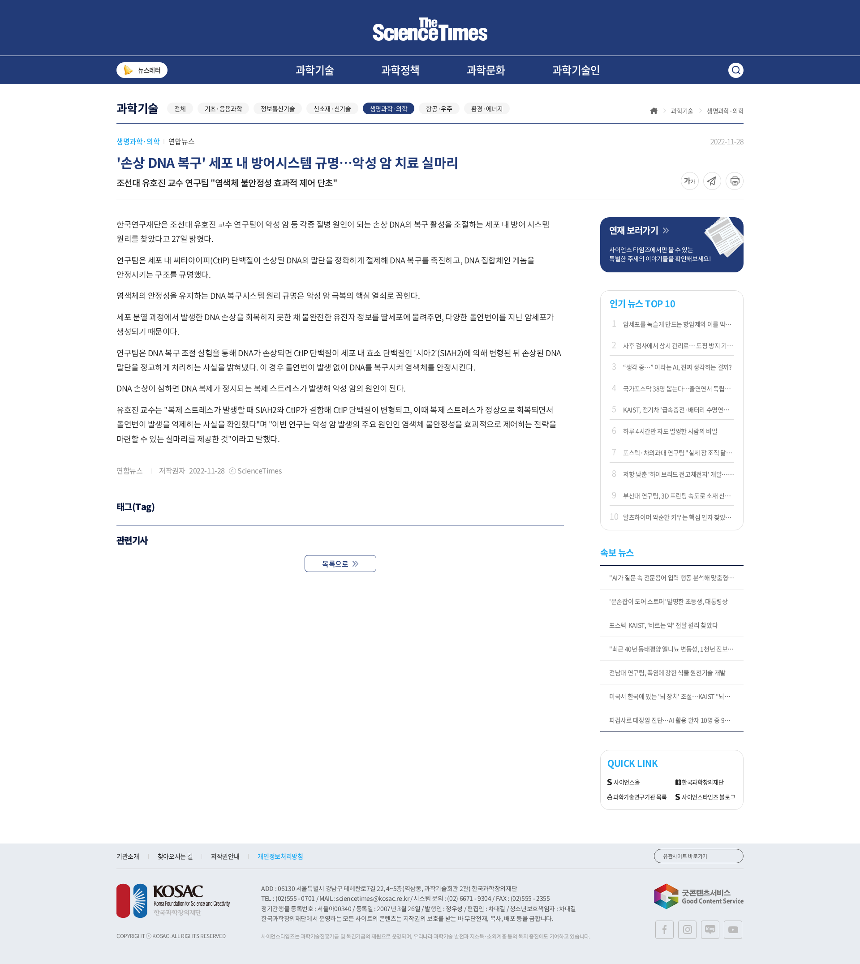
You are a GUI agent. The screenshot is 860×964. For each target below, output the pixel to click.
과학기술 (315, 70)
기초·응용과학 (223, 108)
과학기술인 (576, 70)
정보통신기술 (278, 108)
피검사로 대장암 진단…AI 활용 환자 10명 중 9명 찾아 (676, 719)
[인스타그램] (687, 930)
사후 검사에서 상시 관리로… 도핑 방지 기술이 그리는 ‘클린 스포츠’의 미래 (678, 345)
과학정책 (400, 70)
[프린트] (735, 181)
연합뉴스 (181, 141)
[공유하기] (690, 181)
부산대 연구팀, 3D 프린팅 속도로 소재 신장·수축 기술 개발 (678, 495)
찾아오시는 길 (175, 856)
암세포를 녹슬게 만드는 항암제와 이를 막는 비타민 (678, 323)
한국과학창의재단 (702, 782)
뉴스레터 (149, 69)
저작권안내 (225, 856)
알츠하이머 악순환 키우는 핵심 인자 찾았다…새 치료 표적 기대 (678, 516)
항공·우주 (439, 108)
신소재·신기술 (332, 108)
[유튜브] (733, 930)
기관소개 (127, 856)
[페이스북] (664, 930)
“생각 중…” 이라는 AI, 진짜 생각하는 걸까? (677, 366)
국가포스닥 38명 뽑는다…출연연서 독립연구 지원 (678, 388)
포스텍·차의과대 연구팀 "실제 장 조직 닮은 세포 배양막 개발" (678, 452)
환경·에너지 (487, 108)
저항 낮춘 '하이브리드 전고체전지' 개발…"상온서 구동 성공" (678, 473)
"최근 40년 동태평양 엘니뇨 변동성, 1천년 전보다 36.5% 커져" (676, 648)
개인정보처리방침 (280, 856)
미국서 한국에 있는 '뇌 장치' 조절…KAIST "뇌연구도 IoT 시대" (676, 696)
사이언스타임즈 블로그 (708, 797)
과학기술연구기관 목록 (639, 797)
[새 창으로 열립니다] (173, 900)
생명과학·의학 (389, 108)
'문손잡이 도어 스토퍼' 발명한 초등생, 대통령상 (668, 601)
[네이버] (710, 930)
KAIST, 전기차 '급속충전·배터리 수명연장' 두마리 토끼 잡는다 (678, 409)
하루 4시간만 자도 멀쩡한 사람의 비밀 (670, 430)
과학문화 (486, 70)
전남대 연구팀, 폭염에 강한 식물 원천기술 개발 (667, 672)
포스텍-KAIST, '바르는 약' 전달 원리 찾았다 (663, 624)
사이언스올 (627, 782)
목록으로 (335, 563)
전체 (179, 108)
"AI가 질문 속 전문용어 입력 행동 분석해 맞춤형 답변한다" (676, 577)
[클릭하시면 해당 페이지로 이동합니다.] (430, 29)
